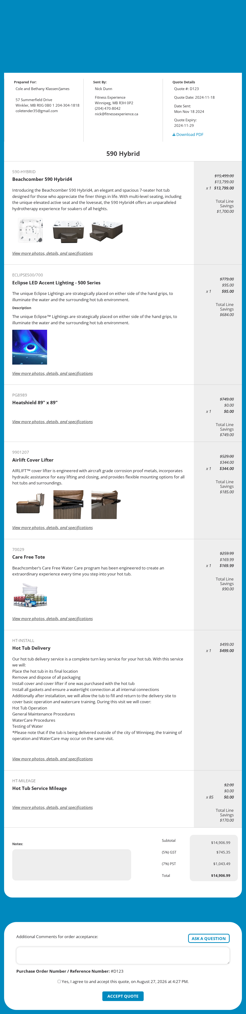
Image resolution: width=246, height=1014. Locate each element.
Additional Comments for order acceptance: (57, 936)
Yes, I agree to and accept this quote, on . (125, 981)
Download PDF (189, 134)
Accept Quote (123, 996)
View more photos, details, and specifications (52, 253)
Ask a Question (209, 938)
